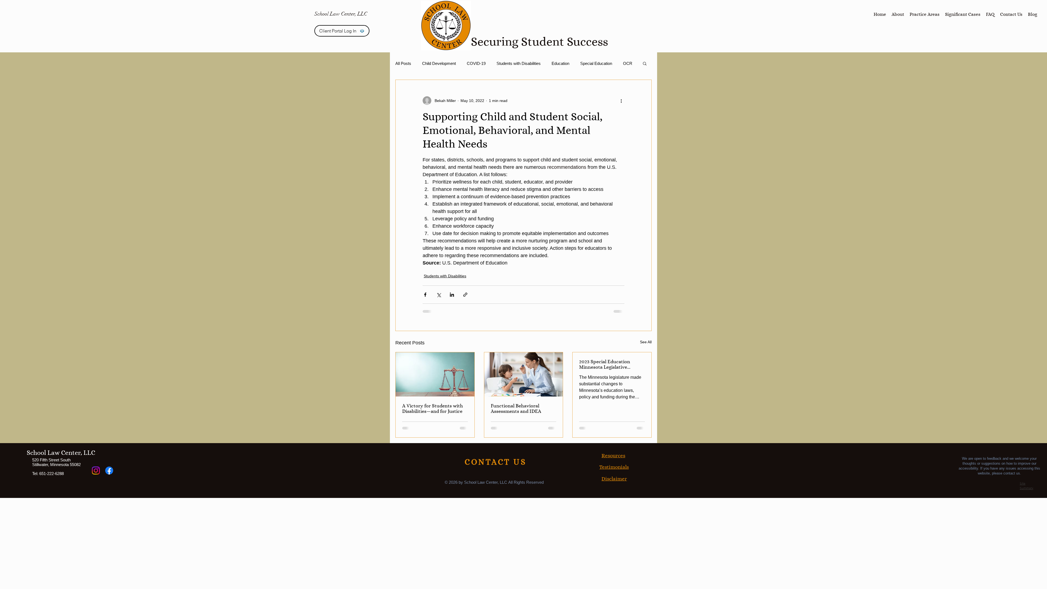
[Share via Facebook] (425, 294)
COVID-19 (476, 63)
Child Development (439, 63)
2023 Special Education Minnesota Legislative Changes (604, 364)
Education (560, 63)
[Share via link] (465, 294)
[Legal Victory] (435, 374)
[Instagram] (96, 470)
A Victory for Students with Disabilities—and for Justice (432, 408)
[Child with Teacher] (523, 374)
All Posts (403, 63)
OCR (627, 63)
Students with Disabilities (519, 63)
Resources (613, 455)
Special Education (596, 63)
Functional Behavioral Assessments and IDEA (516, 408)
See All (646, 342)
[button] (644, 63)
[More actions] (621, 100)
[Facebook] (109, 470)
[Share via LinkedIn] (452, 294)
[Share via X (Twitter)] (438, 294)
